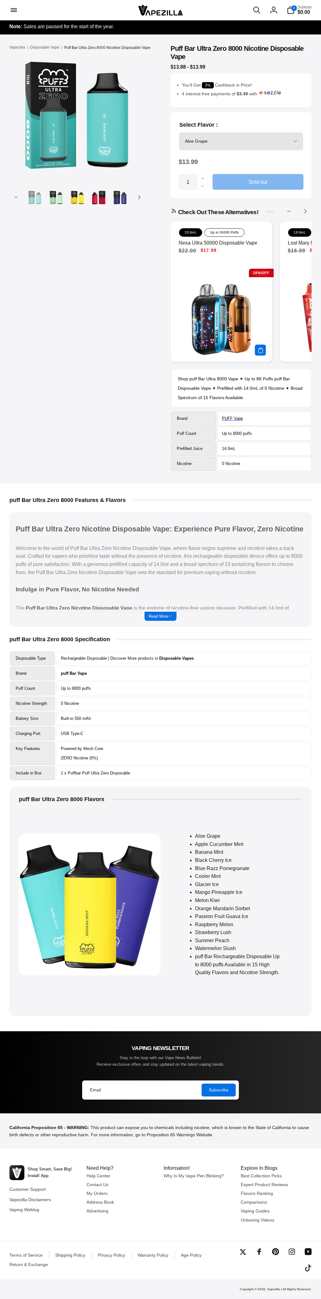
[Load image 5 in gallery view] (120, 197)
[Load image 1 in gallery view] (34, 197)
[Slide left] (16, 197)
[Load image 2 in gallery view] (56, 197)
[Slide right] (138, 197)
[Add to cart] (260, 350)
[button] (13, 10)
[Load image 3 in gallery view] (77, 197)
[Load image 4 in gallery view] (98, 197)
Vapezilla (273, 1289)
